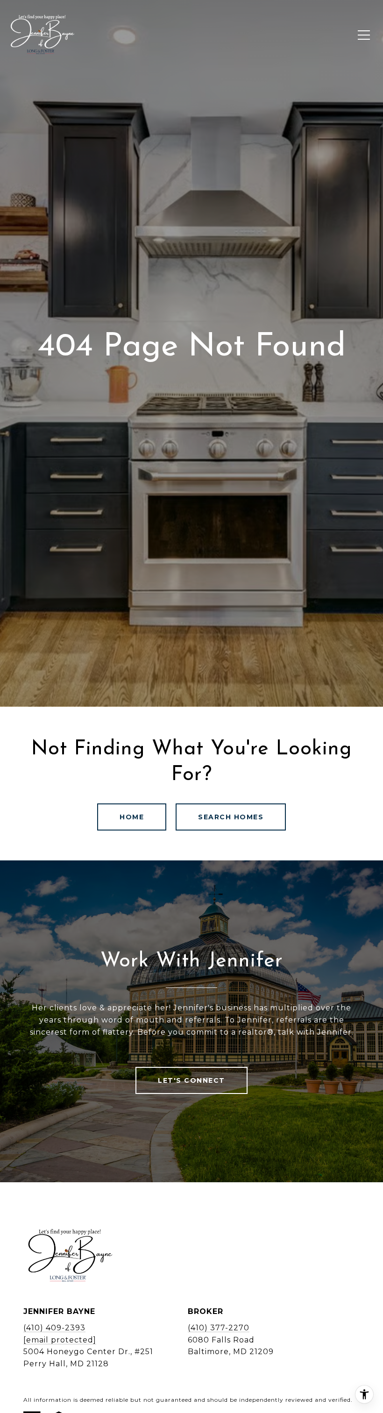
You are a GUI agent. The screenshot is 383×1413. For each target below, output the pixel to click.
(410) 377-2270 (218, 1327)
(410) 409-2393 (54, 1327)
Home (132, 817)
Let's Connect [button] (191, 1080)
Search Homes (230, 817)
